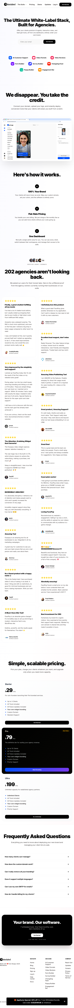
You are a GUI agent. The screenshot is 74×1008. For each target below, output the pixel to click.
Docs (32, 982)
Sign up (32, 971)
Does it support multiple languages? (19, 879)
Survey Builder (50, 976)
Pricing (32, 4)
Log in (55, 4)
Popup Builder (50, 983)
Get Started (65, 4)
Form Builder (49, 973)
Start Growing (37, 769)
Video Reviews (50, 970)
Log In (32, 974)
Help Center (32, 978)
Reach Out (68, 962)
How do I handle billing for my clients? (19, 894)
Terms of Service (68, 977)
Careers (68, 968)
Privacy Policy (67, 972)
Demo (40, 4)
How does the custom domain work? (19, 864)
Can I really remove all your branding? (19, 872)
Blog (31, 965)
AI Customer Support (49, 963)
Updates (48, 4)
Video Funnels (50, 967)
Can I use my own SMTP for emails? (19, 887)
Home (32, 962)
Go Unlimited (37, 817)
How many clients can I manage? (17, 857)
